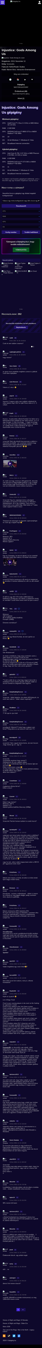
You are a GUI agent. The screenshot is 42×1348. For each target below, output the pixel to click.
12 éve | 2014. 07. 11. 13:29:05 (18, 740)
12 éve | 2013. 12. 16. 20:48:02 (18, 950)
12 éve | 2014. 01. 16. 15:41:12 (18, 891)
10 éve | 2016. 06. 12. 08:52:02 (18, 457)
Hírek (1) (21, 98)
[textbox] (21, 211)
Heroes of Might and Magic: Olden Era (15, 1323)
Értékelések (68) (21, 92)
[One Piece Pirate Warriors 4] (8, 272)
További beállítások (31, 232)
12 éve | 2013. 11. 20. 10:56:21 (18, 1214)
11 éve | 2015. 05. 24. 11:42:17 (18, 576)
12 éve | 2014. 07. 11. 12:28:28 (18, 756)
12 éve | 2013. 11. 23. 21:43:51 (18, 1098)
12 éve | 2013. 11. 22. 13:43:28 (18, 1143)
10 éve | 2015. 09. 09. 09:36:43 (18, 518)
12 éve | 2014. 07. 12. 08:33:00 (18, 724)
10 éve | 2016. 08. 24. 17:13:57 (18, 384)
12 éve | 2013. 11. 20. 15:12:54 (18, 1200)
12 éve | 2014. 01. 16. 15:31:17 (18, 908)
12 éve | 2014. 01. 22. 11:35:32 (18, 832)
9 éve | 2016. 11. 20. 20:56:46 (18, 354)
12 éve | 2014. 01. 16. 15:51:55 (18, 875)
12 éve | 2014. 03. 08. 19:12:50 (18, 818)
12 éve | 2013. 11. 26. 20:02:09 (18, 993)
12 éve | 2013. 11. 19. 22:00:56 (18, 1252)
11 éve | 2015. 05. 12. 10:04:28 (18, 594)
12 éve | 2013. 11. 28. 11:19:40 (18, 978)
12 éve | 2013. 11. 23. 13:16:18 (18, 1124)
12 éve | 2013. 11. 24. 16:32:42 (18, 1044)
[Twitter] (14, 1335)
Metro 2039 (6, 1326)
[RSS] (4, 1335)
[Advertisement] (21, 26)
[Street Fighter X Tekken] (34, 265)
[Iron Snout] (34, 272)
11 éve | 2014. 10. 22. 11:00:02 (18, 694)
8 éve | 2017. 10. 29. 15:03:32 (18, 340)
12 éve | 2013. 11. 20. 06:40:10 (18, 1231)
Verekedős (10, 64)
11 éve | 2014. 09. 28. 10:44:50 (18, 710)
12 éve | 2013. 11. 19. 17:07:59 (18, 1294)
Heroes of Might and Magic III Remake (15, 1320)
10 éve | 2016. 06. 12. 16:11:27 (18, 438)
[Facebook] (19, 1335)
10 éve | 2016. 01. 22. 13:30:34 (18, 478)
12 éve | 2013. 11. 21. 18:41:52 (18, 1162)
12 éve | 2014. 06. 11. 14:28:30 (18, 783)
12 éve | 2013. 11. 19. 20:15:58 (18, 1266)
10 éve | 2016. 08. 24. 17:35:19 (18, 369)
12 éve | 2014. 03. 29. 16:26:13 (18, 799)
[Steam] (9, 1335)
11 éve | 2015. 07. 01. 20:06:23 (18, 553)
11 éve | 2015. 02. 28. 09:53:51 (18, 634)
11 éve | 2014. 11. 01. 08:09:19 (18, 677)
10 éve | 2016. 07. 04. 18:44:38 (18, 398)
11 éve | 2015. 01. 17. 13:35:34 (18, 649)
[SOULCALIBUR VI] (21, 272)
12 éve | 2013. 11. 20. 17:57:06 (18, 1184)
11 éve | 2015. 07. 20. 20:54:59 (18, 533)
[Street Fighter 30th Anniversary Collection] (21, 265)
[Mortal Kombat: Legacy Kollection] (8, 265)
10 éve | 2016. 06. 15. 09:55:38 (18, 416)
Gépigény (21, 86)
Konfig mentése (10, 232)
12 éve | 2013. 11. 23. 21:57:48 (18, 1077)
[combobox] (21, 211)
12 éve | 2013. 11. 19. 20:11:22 (18, 1280)
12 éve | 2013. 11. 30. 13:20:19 (18, 964)
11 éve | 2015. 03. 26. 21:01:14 (18, 611)
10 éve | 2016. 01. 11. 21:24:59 (18, 497)
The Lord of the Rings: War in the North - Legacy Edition (18, 1330)
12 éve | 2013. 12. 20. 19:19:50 (18, 929)
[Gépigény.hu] (20, 2)
